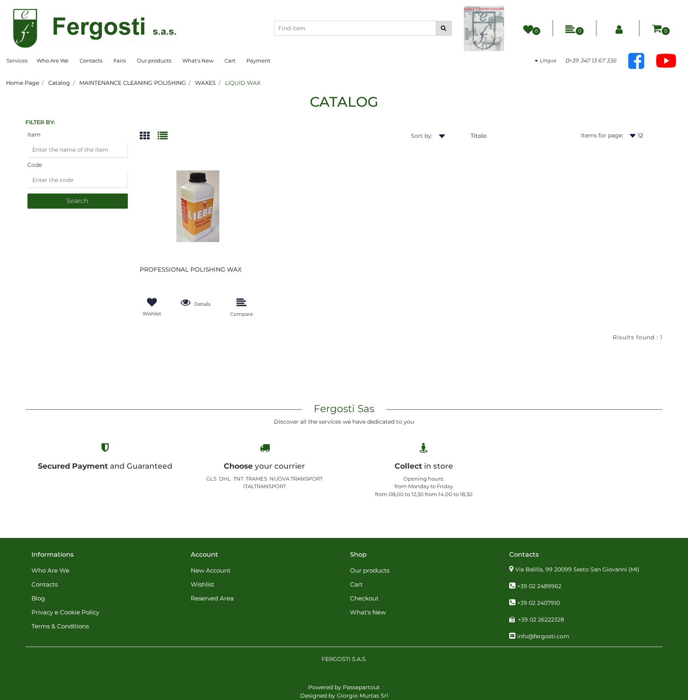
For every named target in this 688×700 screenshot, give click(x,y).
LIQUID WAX (242, 82)
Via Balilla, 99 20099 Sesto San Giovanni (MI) (577, 569)
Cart (230, 60)
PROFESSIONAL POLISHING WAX (191, 269)
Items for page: (602, 135)
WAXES (205, 82)
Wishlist (202, 584)
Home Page (22, 82)
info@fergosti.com (543, 636)
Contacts (91, 60)
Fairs (119, 60)
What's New (197, 60)
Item (34, 134)
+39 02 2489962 (539, 586)
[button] (444, 28)
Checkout (364, 598)
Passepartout (361, 687)
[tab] (149, 136)
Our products (154, 60)
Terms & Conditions (60, 626)
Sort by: (421, 135)
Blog (38, 598)
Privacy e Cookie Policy (65, 612)
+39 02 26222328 (541, 619)
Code (34, 164)
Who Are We (52, 60)
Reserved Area (212, 598)
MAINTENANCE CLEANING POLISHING (132, 82)
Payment (258, 60)
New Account (211, 570)
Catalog (59, 82)
